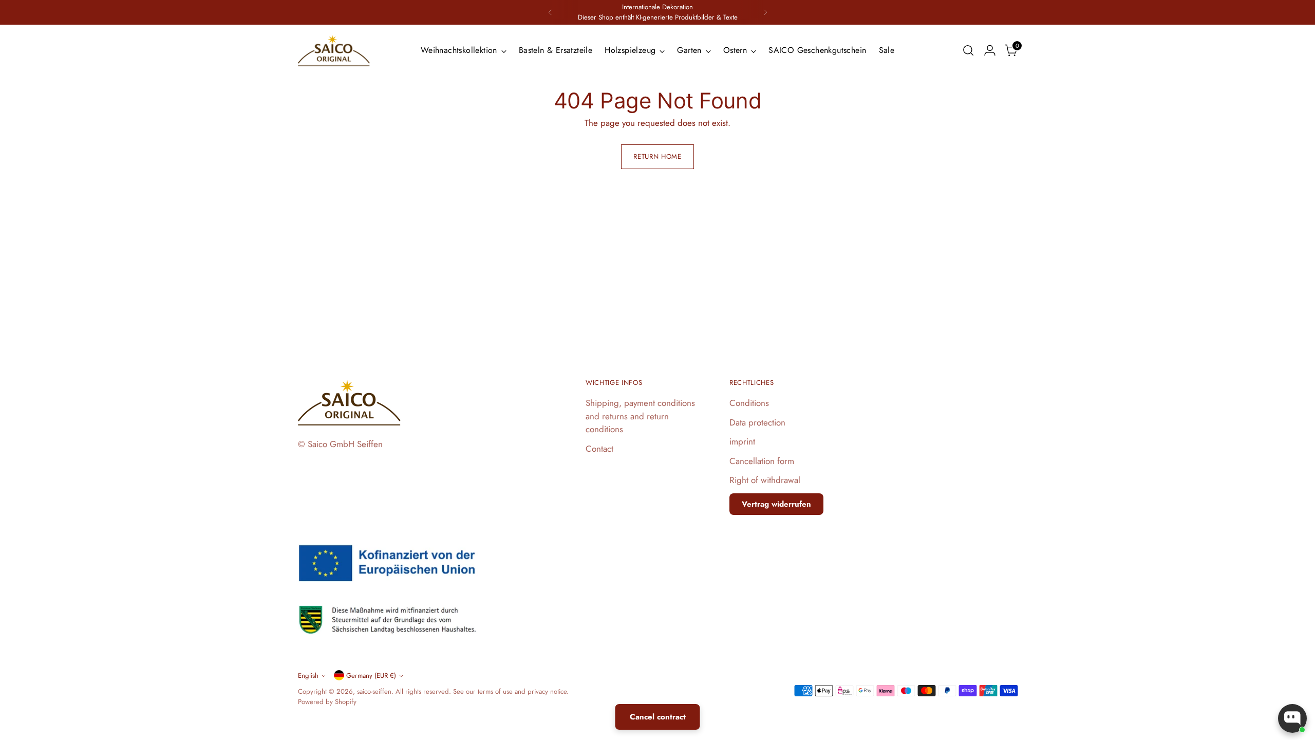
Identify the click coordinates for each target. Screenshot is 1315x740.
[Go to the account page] (990, 50)
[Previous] (550, 12)
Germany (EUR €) (371, 675)
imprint (742, 441)
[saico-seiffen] (334, 51)
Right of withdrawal (764, 480)
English (308, 675)
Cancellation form (761, 461)
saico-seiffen (374, 691)
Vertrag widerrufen (776, 504)
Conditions (749, 403)
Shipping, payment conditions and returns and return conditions (640, 416)
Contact (599, 448)
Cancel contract (658, 717)
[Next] (765, 12)
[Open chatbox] (1292, 718)
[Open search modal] (968, 50)
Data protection (757, 422)
